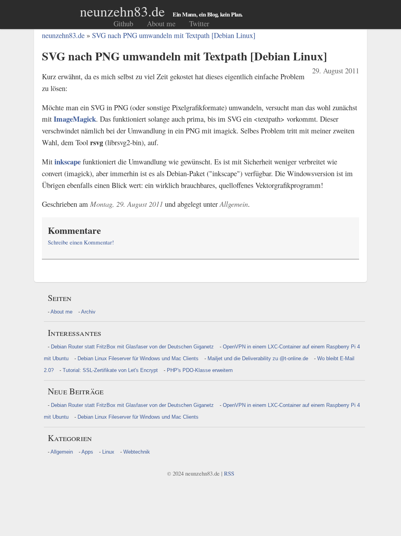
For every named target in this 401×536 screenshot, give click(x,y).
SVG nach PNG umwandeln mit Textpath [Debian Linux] (173, 35)
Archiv (88, 312)
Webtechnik (136, 452)
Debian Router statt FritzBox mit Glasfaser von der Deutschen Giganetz (132, 347)
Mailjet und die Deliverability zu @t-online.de (258, 358)
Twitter (199, 23)
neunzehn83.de (122, 11)
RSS (229, 473)
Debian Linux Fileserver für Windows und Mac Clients (138, 358)
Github (123, 23)
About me (161, 23)
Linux (108, 452)
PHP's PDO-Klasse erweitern (200, 370)
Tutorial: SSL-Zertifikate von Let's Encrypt (110, 370)
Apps (87, 452)
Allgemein (62, 452)
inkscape (67, 161)
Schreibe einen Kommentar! (81, 242)
